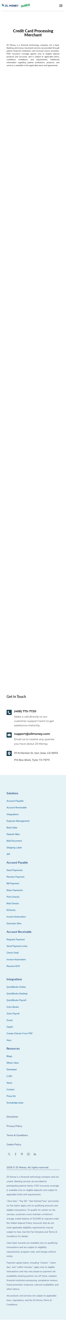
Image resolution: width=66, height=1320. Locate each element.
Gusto (10, 1020)
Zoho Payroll (13, 1013)
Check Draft (13, 952)
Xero (9, 1040)
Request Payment (16, 939)
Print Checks (13, 897)
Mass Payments (15, 890)
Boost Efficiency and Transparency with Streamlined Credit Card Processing (30, 518)
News (9, 1083)
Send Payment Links (17, 946)
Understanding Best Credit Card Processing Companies (29, 615)
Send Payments (15, 870)
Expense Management (18, 821)
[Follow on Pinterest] (22, 1154)
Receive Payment (15, 876)
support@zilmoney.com (32, 734)
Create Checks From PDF (20, 1033)
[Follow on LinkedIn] (34, 1154)
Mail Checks (13, 903)
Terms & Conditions (17, 1135)
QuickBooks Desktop (17, 993)
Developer (12, 1069)
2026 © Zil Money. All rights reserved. (28, 1167)
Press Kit (11, 1096)
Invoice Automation (16, 916)
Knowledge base (15, 1102)
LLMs (9, 1076)
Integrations (13, 814)
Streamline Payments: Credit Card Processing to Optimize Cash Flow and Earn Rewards (33, 130)
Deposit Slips (13, 834)
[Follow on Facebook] (15, 1154)
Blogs (9, 1056)
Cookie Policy (14, 1144)
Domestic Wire (14, 923)
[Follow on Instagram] (28, 1154)
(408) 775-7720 (25, 711)
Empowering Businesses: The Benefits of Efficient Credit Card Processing (32, 421)
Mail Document (14, 840)
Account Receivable (17, 807)
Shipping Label (14, 847)
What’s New (13, 1062)
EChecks (11, 910)
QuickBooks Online (16, 987)
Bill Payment (13, 883)
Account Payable (15, 801)
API (8, 854)
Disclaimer (12, 1116)
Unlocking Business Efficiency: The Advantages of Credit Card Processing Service (30, 229)
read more (14, 165)
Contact (10, 1089)
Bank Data (12, 827)
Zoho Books (13, 1007)
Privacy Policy (14, 1126)
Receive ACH (13, 966)
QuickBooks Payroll (16, 1000)
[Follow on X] (9, 1154)
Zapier (10, 1026)
